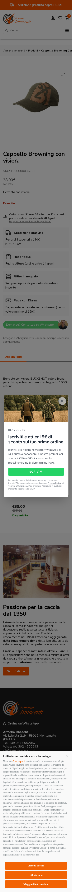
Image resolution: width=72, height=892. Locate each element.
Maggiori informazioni (36, 884)
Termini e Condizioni (17, 486)
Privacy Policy (54, 483)
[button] (67, 756)
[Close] (62, 401)
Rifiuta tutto (36, 875)
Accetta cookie (36, 865)
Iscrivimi (36, 471)
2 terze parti (19, 761)
